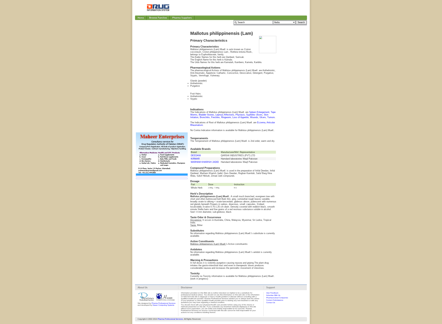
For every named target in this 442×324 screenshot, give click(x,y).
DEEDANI (196, 155)
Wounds (254, 117)
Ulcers (263, 117)
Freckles (215, 117)
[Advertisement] (244, 8)
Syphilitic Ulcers (254, 114)
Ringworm (226, 117)
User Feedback (272, 293)
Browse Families (158, 17)
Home (141, 17)
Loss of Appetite (240, 117)
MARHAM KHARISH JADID (205, 162)
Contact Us (270, 302)
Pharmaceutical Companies (277, 298)
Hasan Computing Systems (163, 305)
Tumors (271, 117)
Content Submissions (274, 300)
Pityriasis (240, 114)
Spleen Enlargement (259, 112)
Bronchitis (205, 117)
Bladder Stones (206, 114)
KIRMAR (195, 158)
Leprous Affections (224, 114)
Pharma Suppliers (182, 17)
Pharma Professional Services (163, 303)
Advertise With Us (273, 295)
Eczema (261, 122)
